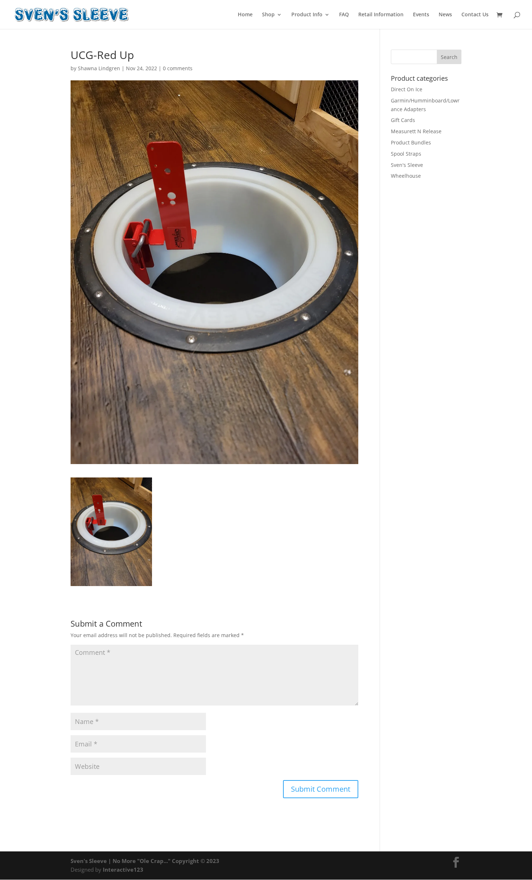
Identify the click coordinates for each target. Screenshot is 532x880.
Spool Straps (406, 153)
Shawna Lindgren (99, 68)
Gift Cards (403, 120)
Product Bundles (411, 142)
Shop (268, 15)
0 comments (178, 68)
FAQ (344, 15)
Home (245, 15)
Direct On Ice (406, 89)
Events (421, 15)
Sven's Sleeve (407, 164)
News (445, 15)
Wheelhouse (406, 175)
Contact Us (475, 15)
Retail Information (381, 15)
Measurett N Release (416, 131)
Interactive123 (123, 869)
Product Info (306, 15)
